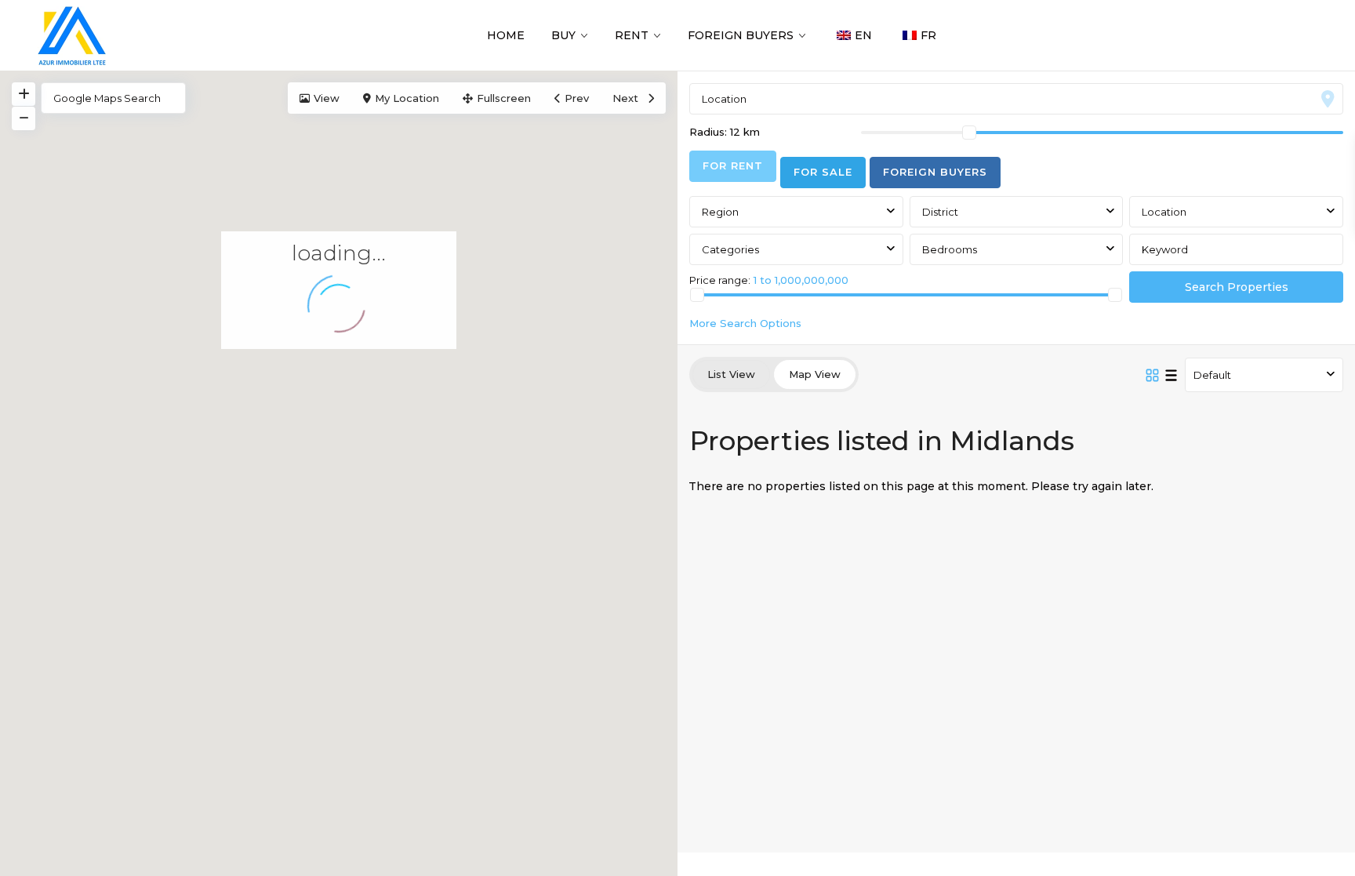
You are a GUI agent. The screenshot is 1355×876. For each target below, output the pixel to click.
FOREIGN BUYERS (741, 35)
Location (1164, 211)
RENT (631, 35)
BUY (563, 35)
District (940, 211)
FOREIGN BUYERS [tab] (935, 171)
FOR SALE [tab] (823, 171)
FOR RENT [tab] (733, 165)
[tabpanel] (1016, 261)
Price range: (719, 279)
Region (720, 211)
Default (1212, 375)
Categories (730, 249)
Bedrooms (949, 249)
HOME (506, 35)
